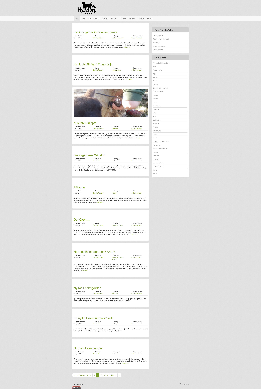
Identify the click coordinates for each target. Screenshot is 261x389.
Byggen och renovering (160, 88)
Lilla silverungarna (159, 46)
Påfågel (114, 193)
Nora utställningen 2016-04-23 (94, 251)
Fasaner (156, 95)
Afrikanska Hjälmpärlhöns (161, 63)
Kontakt (149, 18)
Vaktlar (155, 170)
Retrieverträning (158, 163)
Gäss (154, 102)
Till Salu (140, 18)
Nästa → (113, 375)
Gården (131, 18)
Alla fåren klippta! (85, 123)
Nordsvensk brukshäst (160, 148)
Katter (155, 134)
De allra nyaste (158, 35)
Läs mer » (127, 47)
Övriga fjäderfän (93, 18)
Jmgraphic (185, 384)
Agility (155, 74)
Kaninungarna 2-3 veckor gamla (95, 32)
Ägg (113, 293)
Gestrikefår (115, 128)
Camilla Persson (98, 38)
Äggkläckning (157, 70)
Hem (77, 18)
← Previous (81, 375)
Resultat (114, 259)
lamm (155, 138)
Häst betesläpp (158, 50)
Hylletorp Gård (87, 7)
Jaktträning (156, 120)
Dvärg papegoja (158, 91)
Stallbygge (156, 42)
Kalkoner (156, 124)
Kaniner (113, 18)
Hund (155, 116)
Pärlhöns (156, 156)
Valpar (155, 173)
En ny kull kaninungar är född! (94, 318)
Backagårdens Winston (89, 155)
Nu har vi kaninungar (88, 348)
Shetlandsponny (158, 166)
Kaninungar (120, 38)
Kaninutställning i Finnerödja (93, 64)
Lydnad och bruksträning (161, 141)
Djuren (122, 18)
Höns (83, 18)
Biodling (155, 84)
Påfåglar (79, 187)
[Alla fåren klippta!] (111, 103)
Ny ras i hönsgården (87, 288)
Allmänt (114, 70)
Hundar (104, 18)
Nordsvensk (157, 145)
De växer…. (82, 219)
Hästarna (156, 109)
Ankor (155, 81)
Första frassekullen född (161, 39)
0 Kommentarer (136, 38)
